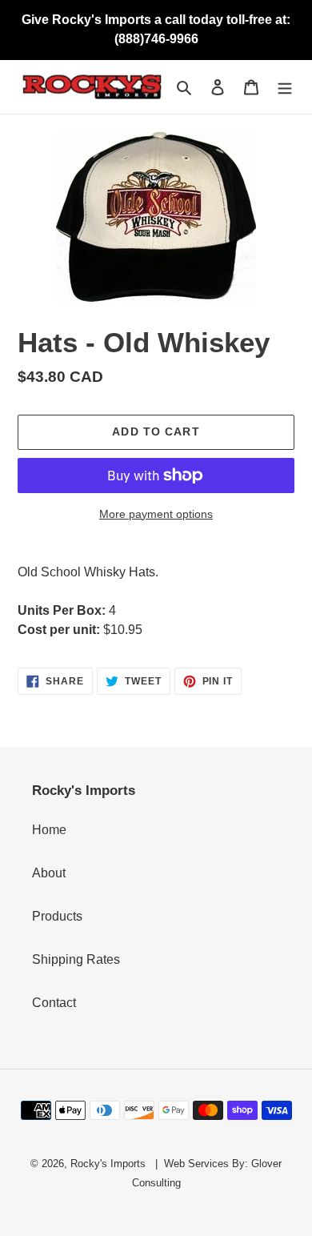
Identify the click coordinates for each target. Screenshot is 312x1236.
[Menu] (285, 87)
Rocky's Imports (108, 1164)
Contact (54, 1002)
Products (57, 916)
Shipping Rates (76, 959)
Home (49, 830)
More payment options (156, 514)
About (49, 873)
